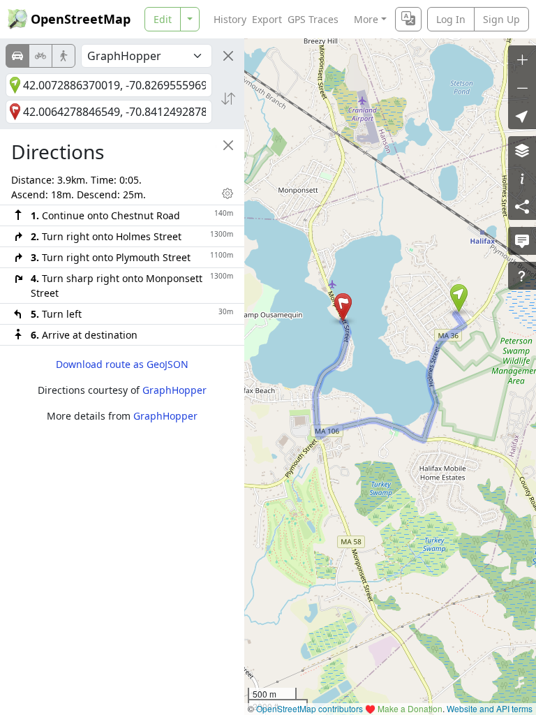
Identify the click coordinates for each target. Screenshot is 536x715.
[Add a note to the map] (522, 241)
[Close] (228, 55)
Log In (451, 19)
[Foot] (63, 56)
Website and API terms (490, 708)
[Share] (522, 206)
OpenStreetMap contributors (309, 708)
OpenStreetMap (81, 18)
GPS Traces (313, 19)
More (366, 19)
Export (267, 19)
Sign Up (501, 19)
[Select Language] (408, 19)
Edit (163, 19)
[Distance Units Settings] (227, 193)
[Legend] (522, 178)
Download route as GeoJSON (122, 364)
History (230, 19)
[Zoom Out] (522, 87)
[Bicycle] (40, 56)
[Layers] (522, 150)
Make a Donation (410, 708)
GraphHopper (174, 390)
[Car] (17, 56)
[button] (459, 298)
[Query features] (522, 276)
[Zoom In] (522, 59)
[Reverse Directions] (228, 98)
